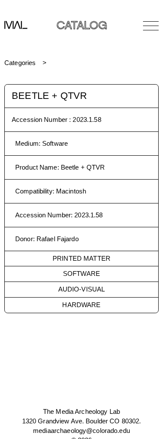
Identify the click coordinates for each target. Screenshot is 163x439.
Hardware (81, 304)
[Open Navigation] (151, 25)
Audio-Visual (81, 289)
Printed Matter (81, 258)
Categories (20, 62)
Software (81, 273)
